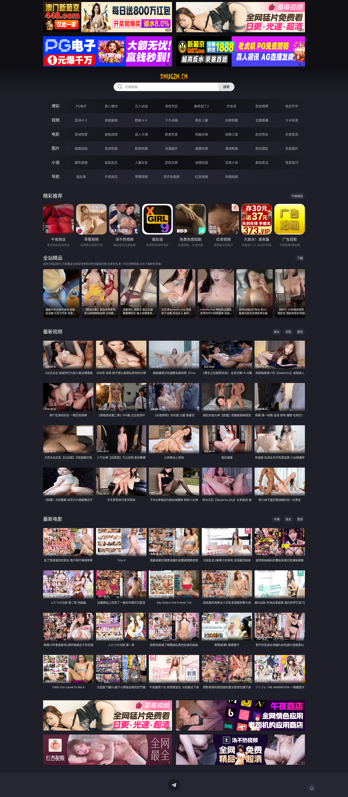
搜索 (226, 87)
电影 (56, 134)
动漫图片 (171, 148)
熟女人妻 (201, 120)
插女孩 (81, 176)
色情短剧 (231, 176)
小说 (56, 162)
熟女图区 (261, 148)
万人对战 (141, 106)
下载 (300, 258)
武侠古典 (171, 162)
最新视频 (52, 331)
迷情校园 (201, 162)
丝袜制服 (231, 120)
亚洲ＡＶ (81, 120)
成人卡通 (141, 134)
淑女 (288, 519)
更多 (300, 332)
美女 (277, 332)
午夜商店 (111, 176)
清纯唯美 (231, 148)
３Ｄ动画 (171, 120)
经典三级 (231, 134)
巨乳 (288, 332)
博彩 (56, 106)
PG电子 (81, 106)
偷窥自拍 (81, 148)
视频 (56, 120)
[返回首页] (312, 788)
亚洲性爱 (81, 134)
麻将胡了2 (201, 106)
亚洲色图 (111, 148)
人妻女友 (141, 162)
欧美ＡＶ (141, 120)
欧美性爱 (171, 134)
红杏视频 (201, 176)
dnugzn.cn (174, 77)
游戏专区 (171, 106)
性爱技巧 (291, 162)
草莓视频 (141, 176)
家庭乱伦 (111, 162)
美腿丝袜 (201, 148)
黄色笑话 (261, 162)
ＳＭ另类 (291, 120)
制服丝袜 (201, 134)
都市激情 (81, 162)
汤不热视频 (171, 176)
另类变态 (291, 134)
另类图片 (291, 148)
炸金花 (231, 106)
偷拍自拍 (111, 134)
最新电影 (52, 519)
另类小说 (231, 162)
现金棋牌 (261, 106)
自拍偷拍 (111, 120)
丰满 (277, 519)
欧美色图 (141, 148)
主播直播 (261, 120)
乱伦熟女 (261, 134)
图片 (56, 148)
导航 (56, 176)
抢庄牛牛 (291, 106)
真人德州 (111, 106)
